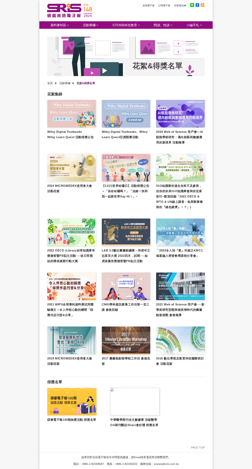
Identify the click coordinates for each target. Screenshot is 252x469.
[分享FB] (197, 5)
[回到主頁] (69, 16)
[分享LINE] (192, 5)
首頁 (50, 83)
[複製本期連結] (202, 5)
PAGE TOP (198, 447)
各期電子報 (149, 5)
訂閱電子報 (164, 5)
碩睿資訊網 (180, 5)
